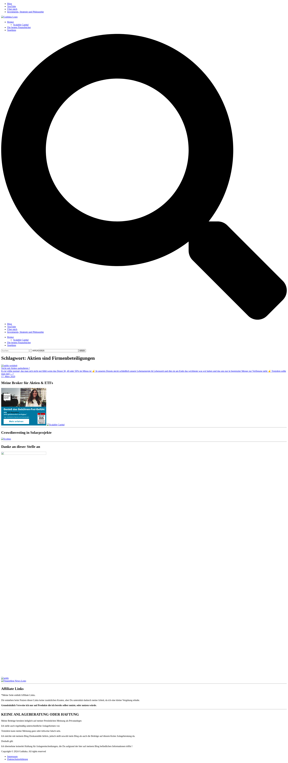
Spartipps (11, 30)
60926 (36, 350)
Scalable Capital (20, 24)
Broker (10, 22)
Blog (9, 3)
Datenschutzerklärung (17, 759)
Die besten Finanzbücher (19, 27)
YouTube (11, 6)
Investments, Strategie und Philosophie (25, 12)
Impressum (12, 756)
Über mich (12, 9)
